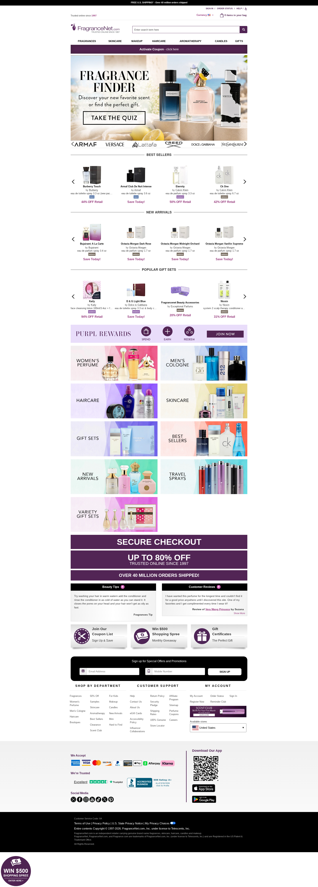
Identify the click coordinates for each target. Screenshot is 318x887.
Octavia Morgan (137, 247)
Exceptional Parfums (182, 306)
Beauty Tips (110, 586)
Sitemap (173, 705)
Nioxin (226, 305)
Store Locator (157, 725)
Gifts (239, 41)
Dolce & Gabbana (137, 305)
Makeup (136, 41)
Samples (94, 701)
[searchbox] (186, 29)
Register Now (197, 701)
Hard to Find (115, 724)
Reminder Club (218, 701)
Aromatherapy (97, 713)
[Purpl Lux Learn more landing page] (218, 713)
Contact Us (136, 701)
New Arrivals (115, 713)
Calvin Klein (182, 190)
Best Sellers (96, 719)
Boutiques (75, 722)
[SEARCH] (243, 29)
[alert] (206, 15)
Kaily (93, 305)
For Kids (113, 696)
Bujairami (93, 247)
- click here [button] (159, 49)
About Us (135, 707)
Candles (113, 707)
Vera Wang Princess (217, 609)
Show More (239, 613)
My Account (196, 696)
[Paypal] (117, 763)
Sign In (209, 8)
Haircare (159, 41)
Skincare (115, 41)
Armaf (137, 190)
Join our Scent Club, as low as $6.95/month (159, 2)
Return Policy (157, 696)
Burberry (93, 190)
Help (239, 8)
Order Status (225, 8)
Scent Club (96, 730)
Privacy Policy (101, 823)
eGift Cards (136, 713)
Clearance (95, 724)
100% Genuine (158, 720)
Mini (111, 719)
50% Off (94, 696)
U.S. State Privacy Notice (127, 823)
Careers (173, 720)
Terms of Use (82, 823)
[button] (245, 144)
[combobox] (189, 29)
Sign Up (225, 671)
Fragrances (87, 41)
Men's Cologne (77, 711)
